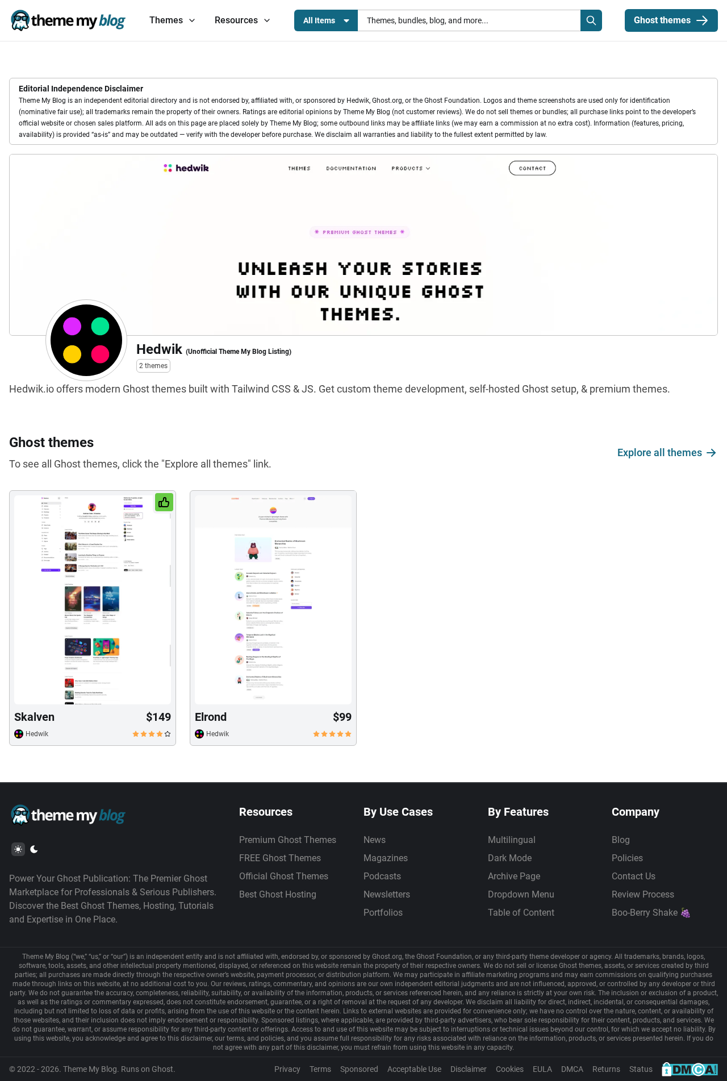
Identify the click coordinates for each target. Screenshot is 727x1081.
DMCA (572, 1069)
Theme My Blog (90, 1069)
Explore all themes (659, 452)
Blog (621, 839)
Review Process (643, 894)
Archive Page (514, 876)
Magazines (386, 858)
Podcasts (382, 876)
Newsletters (387, 894)
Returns (606, 1069)
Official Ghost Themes (283, 876)
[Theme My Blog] (68, 20)
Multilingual (512, 839)
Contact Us (633, 876)
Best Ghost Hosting (277, 894)
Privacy (287, 1069)
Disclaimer (468, 1069)
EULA (542, 1069)
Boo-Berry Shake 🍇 (651, 912)
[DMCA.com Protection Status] (690, 1069)
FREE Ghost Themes (280, 858)
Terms (320, 1069)
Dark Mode (510, 858)
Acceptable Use (414, 1069)
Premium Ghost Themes (287, 839)
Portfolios (383, 912)
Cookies (510, 1069)
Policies (627, 858)
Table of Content (521, 912)
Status (641, 1069)
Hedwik (37, 734)
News (375, 839)
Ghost (162, 1069)
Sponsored (359, 1069)
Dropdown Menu (521, 894)
